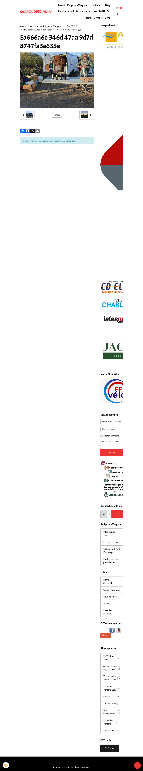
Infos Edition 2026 (109, 534)
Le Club (96, 5)
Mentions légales (61, 767)
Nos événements (111, 712)
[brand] (36, 11)
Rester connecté (111, 435)
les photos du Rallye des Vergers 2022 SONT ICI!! (84, 11)
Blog (107, 5)
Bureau (106, 603)
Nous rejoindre (110, 596)
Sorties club (111, 730)
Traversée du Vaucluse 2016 (111, 678)
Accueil (61, 5)
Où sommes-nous (111, 590)
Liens (107, 17)
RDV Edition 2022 (31, 29)
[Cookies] (6, 765)
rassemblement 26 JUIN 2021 (111, 668)
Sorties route (111, 703)
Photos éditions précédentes (110, 561)
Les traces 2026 (111, 542)
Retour (57, 115)
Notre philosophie (108, 581)
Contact (98, 17)
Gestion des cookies (80, 767)
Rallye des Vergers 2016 (111, 688)
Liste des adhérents (108, 612)
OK (117, 514)
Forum (88, 17)
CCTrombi (109, 748)
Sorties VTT (111, 696)
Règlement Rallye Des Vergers (111, 551)
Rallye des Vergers (77, 5)
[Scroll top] (137, 765)
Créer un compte (106, 441)
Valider (112, 452)
